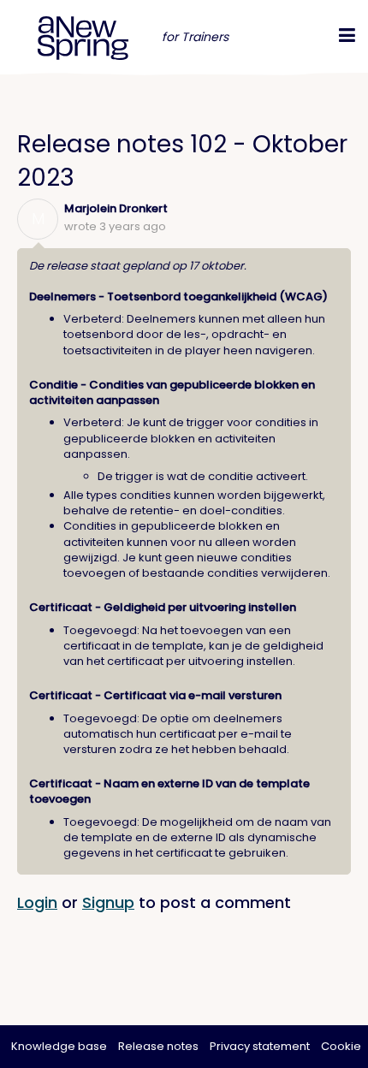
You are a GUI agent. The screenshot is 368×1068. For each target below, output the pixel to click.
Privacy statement (260, 1046)
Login (37, 902)
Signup (108, 902)
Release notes (158, 1046)
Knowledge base (59, 1046)
